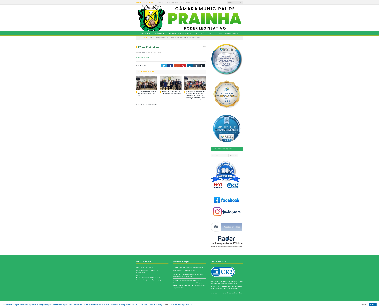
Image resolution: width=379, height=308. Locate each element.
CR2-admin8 (142, 52)
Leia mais (165, 305)
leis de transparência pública (219, 288)
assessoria (224, 283)
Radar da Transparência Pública (232, 293)
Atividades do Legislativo (179, 33)
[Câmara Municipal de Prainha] (189, 17)
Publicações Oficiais (204, 33)
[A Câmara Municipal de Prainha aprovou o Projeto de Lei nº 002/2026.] (146, 83)
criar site (222, 281)
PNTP (218, 293)
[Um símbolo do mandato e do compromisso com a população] (171, 83)
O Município (145, 33)
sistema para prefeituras (234, 281)
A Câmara (158, 33)
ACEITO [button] (372, 304)
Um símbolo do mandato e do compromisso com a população (178, 2)
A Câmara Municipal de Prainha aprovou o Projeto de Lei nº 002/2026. (147, 93)
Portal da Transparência (228, 33)
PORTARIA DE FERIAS (143, 57)
